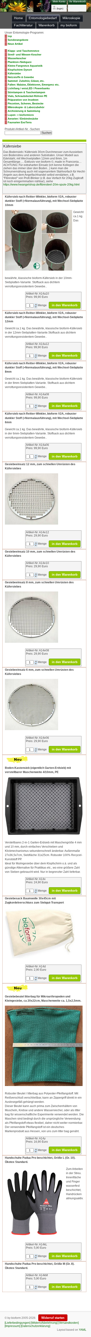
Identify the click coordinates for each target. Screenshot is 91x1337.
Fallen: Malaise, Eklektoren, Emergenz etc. (33, 84)
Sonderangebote (18, 39)
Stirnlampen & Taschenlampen (26, 92)
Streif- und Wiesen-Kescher (24, 54)
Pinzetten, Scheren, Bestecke (25, 103)
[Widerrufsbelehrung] (44, 1322)
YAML (82, 1329)
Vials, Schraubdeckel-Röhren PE (27, 96)
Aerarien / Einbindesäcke (23, 118)
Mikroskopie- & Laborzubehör (26, 107)
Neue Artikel (15, 43)
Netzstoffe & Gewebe (21, 77)
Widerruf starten (52, 1318)
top (10, 36)
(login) (59, 8)
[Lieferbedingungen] (17, 1322)
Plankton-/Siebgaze (20, 62)
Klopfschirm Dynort (20, 69)
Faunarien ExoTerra (20, 122)
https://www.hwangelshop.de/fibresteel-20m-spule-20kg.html (41, 184)
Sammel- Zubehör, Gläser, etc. (26, 80)
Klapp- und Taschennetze (23, 50)
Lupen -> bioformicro (21, 114)
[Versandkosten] (68, 1322)
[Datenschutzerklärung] (35, 1326)
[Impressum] (12, 1326)
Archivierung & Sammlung (24, 111)
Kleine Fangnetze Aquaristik (25, 65)
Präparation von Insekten (23, 99)
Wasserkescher (17, 58)
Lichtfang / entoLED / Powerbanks (29, 88)
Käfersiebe (14, 73)
